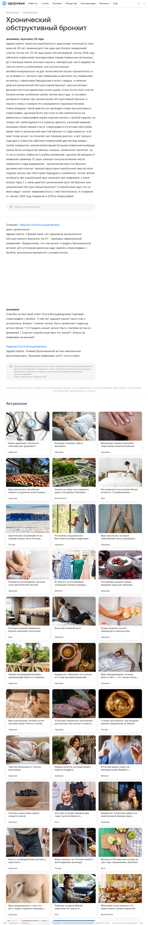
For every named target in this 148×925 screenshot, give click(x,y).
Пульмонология (30, 12)
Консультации (12, 12)
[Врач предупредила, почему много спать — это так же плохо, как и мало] (120, 664)
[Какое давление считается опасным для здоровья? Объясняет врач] (27, 433)
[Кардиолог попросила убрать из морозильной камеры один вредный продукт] (120, 803)
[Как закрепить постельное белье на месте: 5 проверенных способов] (120, 479)
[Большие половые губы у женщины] (74, 433)
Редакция (56, 923)
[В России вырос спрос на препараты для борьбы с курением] (120, 757)
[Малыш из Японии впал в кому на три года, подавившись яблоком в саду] (120, 849)
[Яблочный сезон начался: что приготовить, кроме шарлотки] (120, 895)
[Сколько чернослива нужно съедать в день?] (27, 803)
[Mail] (4, 3)
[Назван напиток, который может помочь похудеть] (74, 757)
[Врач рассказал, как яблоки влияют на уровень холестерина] (27, 479)
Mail (4, 923)
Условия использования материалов (78, 923)
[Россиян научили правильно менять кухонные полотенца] (27, 618)
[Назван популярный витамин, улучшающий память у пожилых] (27, 664)
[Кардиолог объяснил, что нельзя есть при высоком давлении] (74, 664)
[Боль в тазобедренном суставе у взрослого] (27, 849)
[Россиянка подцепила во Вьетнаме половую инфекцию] (74, 526)
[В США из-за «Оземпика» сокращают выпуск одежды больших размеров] (74, 572)
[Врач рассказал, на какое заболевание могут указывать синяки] (120, 526)
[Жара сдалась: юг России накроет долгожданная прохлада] (74, 849)
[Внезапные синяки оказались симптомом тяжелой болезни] (120, 433)
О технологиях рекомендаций (124, 923)
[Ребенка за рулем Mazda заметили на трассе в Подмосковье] (74, 895)
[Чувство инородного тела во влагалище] (27, 757)
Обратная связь (103, 923)
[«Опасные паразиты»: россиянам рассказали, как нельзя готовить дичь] (74, 711)
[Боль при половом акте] (74, 618)
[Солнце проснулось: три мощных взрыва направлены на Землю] (120, 711)
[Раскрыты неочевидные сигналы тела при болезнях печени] (27, 572)
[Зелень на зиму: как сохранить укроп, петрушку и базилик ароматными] (74, 479)
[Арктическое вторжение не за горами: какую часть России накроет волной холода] (27, 526)
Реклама (24, 923)
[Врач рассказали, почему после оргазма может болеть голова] (27, 711)
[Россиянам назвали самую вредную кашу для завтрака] (120, 572)
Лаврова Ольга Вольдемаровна (39, 224)
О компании (14, 923)
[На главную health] (15, 3)
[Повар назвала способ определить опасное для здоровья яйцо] (120, 618)
